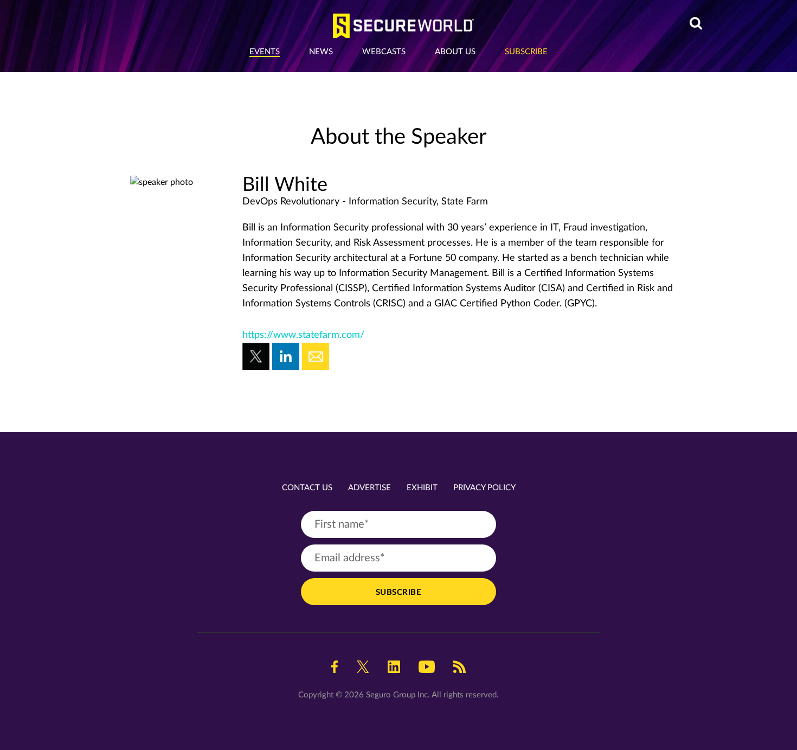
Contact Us (307, 488)
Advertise (369, 488)
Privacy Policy (484, 488)
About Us (455, 52)
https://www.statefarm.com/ (303, 335)
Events (264, 52)
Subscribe (526, 52)
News (321, 52)
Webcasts (384, 52)
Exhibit (422, 488)
